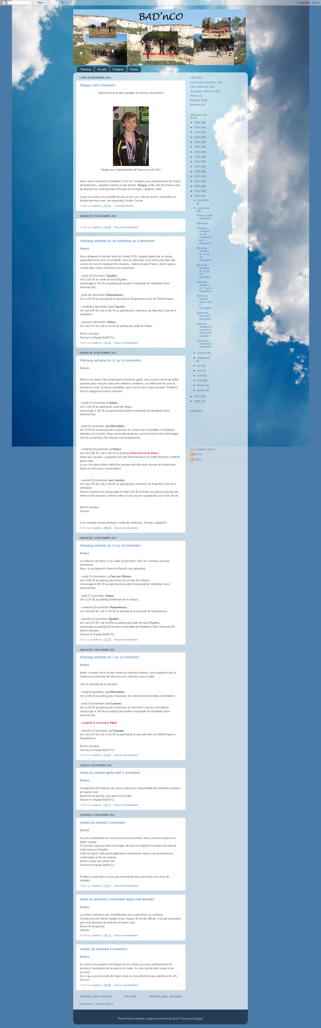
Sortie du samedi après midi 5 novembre (110, 773)
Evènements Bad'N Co (203, 82)
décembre (203, 200)
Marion (198, 454)
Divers (134, 69)
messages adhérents (202, 91)
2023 (197, 137)
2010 (197, 396)
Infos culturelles (199, 86)
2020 (197, 152)
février (201, 385)
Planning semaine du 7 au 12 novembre (109, 657)
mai (199, 370)
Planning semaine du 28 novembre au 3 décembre (117, 241)
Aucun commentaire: (126, 227)
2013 (197, 186)
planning (195, 100)
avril (200, 375)
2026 (197, 122)
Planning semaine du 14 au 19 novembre (110, 545)
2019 (197, 156)
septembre (203, 357)
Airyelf (175, 1018)
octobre (202, 352)
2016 (197, 171)
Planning (85, 69)
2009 (197, 401)
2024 (197, 132)
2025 (197, 127)
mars (200, 380)
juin (199, 365)
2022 (197, 142)
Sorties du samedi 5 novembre (102, 822)
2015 (197, 176)
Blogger (198, 1018)
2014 (197, 181)
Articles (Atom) (104, 1004)
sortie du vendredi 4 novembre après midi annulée (117, 899)
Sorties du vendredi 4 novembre (103, 949)
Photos (194, 95)
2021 (197, 147)
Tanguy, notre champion (97, 85)
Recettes (195, 104)
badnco (198, 459)
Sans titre (202, 223)
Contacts (118, 69)
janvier (201, 390)
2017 (197, 166)
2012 (197, 191)
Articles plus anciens (165, 996)
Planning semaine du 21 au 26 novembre (110, 360)
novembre (203, 208)
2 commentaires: (124, 205)
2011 (197, 195)
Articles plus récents (96, 996)
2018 (197, 161)
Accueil (101, 69)
